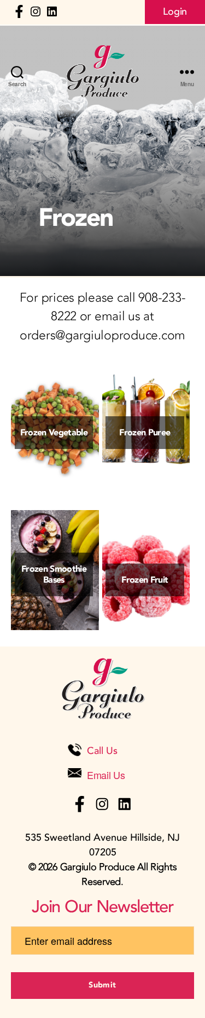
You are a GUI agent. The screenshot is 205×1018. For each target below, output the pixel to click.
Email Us (106, 775)
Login (175, 12)
